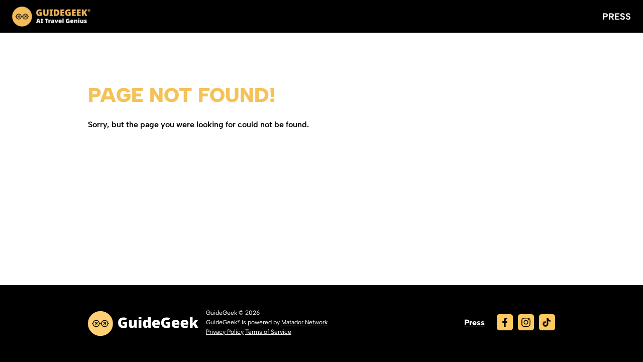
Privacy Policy (225, 331)
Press (616, 16)
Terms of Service (268, 331)
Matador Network (304, 322)
